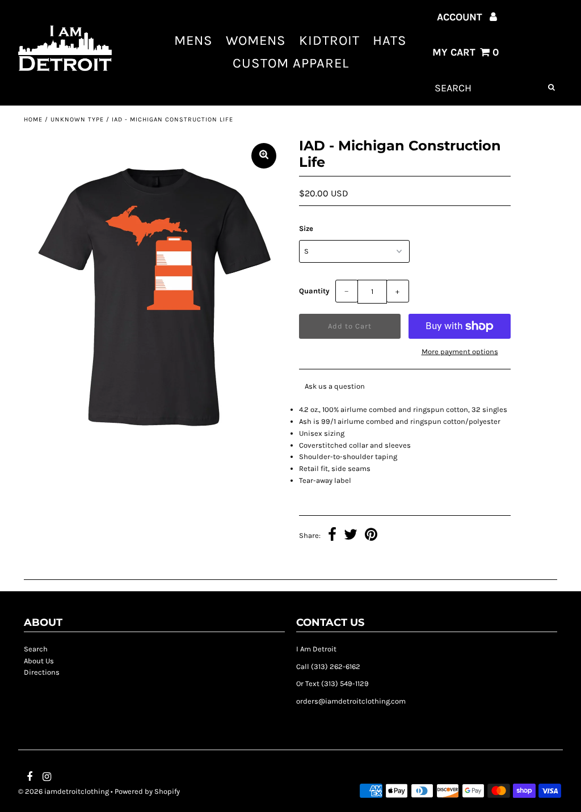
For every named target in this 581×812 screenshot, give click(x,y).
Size (306, 228)
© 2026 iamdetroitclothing (63, 791)
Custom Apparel (291, 63)
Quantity (314, 291)
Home (33, 119)
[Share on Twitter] (350, 536)
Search (36, 649)
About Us (39, 661)
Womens (256, 40)
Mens (193, 40)
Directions (42, 672)
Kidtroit (329, 40)
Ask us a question (335, 386)
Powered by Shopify (147, 791)
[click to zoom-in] (263, 156)
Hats (390, 40)
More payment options (460, 351)
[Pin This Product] (371, 536)
